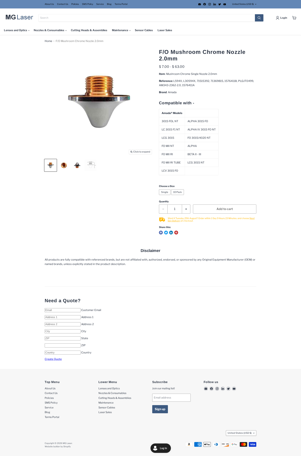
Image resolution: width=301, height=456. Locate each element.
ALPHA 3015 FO (197, 121)
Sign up (160, 409)
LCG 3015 (168, 137)
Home (48, 41)
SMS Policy (87, 4)
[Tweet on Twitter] (166, 232)
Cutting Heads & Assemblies (89, 30)
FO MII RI (167, 154)
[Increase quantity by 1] (186, 209)
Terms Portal (121, 4)
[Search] (259, 17)
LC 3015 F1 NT (171, 129)
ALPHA (192, 146)
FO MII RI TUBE (171, 162)
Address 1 (87, 317)
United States (243, 4)
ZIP (83, 345)
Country (86, 352)
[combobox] (147, 17)
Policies (75, 4)
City (83, 331)
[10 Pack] (178, 195)
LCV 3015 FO (170, 170)
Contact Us (62, 4)
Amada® (167, 113)
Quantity (164, 201)
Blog (109, 4)
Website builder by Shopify (58, 446)
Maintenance (120, 30)
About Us (49, 4)
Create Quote (53, 359)
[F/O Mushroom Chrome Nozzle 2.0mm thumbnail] (50, 165)
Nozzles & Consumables (49, 30)
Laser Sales (165, 30)
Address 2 (87, 324)
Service (100, 4)
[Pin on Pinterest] (176, 232)
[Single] (165, 195)
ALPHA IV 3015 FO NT (201, 129)
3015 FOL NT (170, 121)
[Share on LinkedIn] (171, 232)
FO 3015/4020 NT (199, 137)
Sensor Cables (144, 30)
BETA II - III (194, 154)
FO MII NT (168, 146)
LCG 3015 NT (195, 162)
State (84, 338)
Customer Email (91, 310)
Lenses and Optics (16, 30)
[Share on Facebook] (161, 232)
